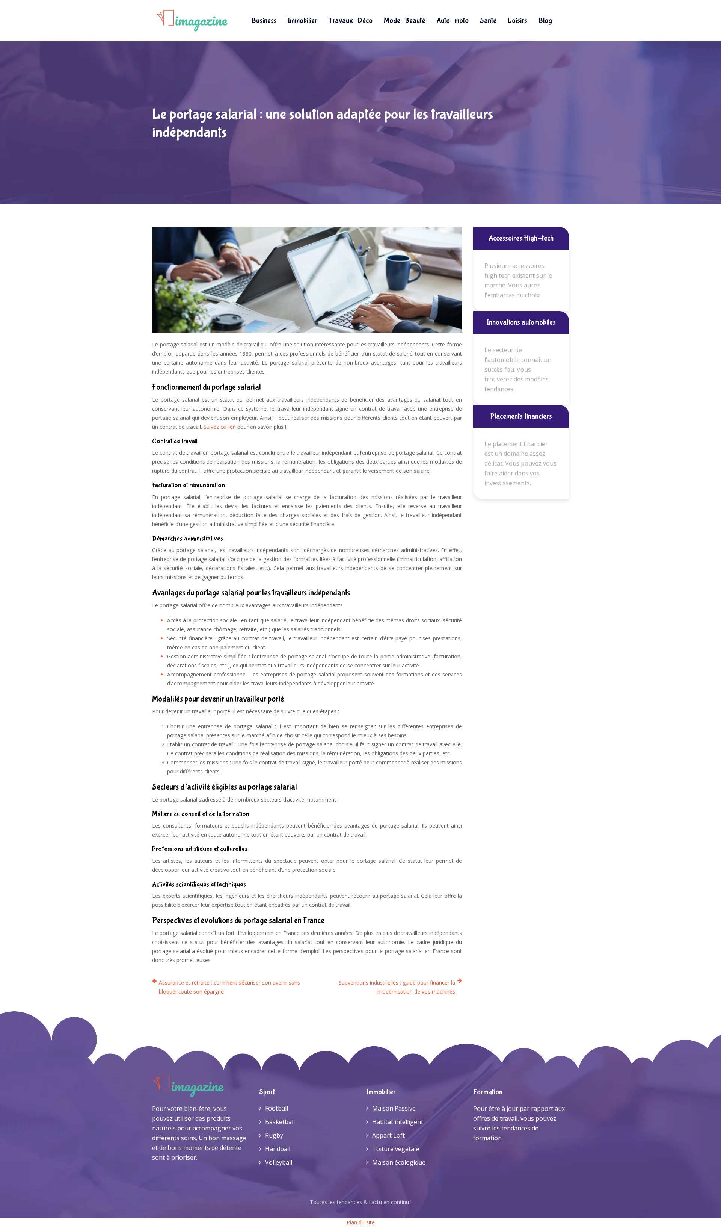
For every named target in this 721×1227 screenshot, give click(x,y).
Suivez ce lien (220, 426)
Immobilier (302, 20)
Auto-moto (452, 20)
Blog (545, 20)
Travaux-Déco (351, 20)
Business (264, 20)
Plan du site (361, 1222)
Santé (488, 20)
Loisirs (517, 20)
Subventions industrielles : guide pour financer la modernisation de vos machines (397, 987)
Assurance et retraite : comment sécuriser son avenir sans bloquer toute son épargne (229, 987)
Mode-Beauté (404, 20)
